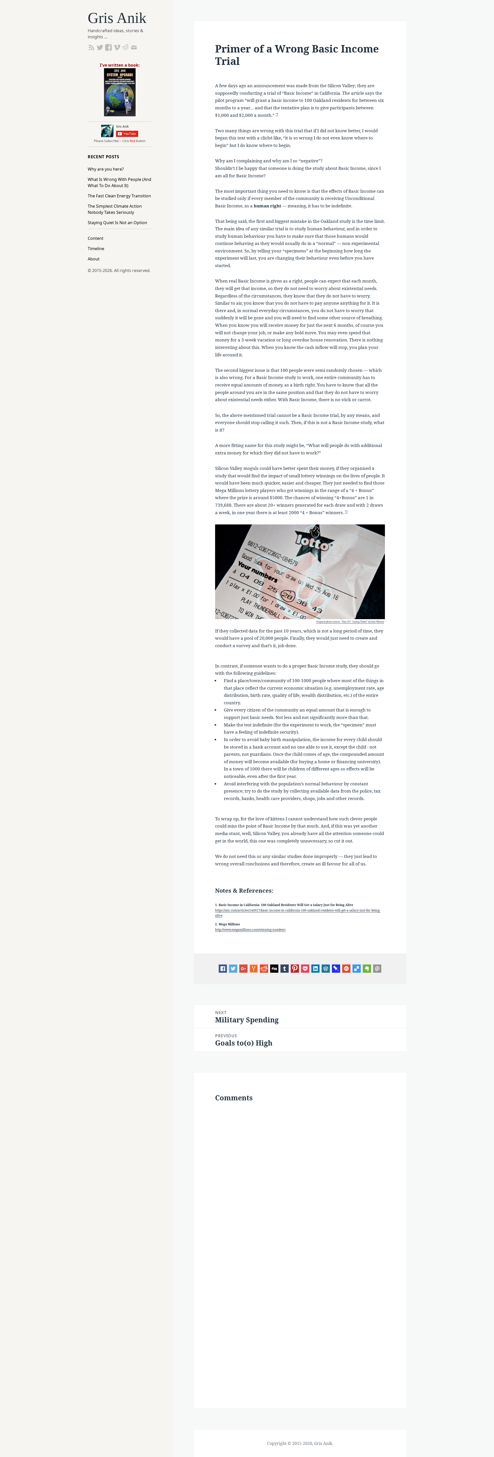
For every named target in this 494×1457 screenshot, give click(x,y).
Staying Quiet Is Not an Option (117, 222)
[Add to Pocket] (305, 968)
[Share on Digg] (274, 968)
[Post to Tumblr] (284, 968)
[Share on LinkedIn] (315, 968)
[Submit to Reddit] (254, 968)
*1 (277, 114)
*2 (346, 511)
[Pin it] (295, 968)
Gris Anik (117, 18)
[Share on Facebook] (223, 968)
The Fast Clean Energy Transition (119, 196)
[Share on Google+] (243, 968)
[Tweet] (233, 968)
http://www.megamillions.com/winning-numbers (250, 929)
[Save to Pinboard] (336, 968)
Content (95, 238)
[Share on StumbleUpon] (346, 968)
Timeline (96, 248)
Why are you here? (106, 169)
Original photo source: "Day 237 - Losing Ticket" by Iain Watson (350, 621)
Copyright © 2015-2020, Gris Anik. (300, 1443)
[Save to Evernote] (367, 968)
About (94, 259)
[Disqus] (300, 1176)
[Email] (377, 968)
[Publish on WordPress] (326, 968)
